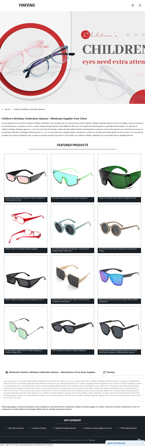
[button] (132, 5)
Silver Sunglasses (43, 407)
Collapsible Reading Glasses (65, 428)
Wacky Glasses (43, 409)
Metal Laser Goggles (28, 409)
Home (7, 109)
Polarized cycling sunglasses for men (98, 428)
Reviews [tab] (111, 372)
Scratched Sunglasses (26, 407)
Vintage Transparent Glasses (61, 409)
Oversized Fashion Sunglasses (62, 407)
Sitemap (92, 440)
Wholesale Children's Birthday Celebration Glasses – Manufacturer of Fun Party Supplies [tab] (52, 372)
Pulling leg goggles (9, 407)
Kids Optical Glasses (16, 428)
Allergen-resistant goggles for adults (89, 407)
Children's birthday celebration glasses (29, 109)
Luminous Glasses (39, 428)
